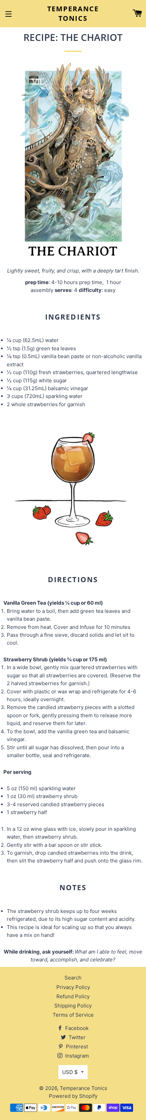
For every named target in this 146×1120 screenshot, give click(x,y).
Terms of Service (73, 1015)
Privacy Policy (73, 987)
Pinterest (76, 1046)
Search (73, 977)
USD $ (70, 1072)
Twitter (76, 1037)
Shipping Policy (73, 1005)
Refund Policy (73, 996)
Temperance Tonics (73, 13)
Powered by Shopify (73, 1096)
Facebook (76, 1028)
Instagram (76, 1055)
